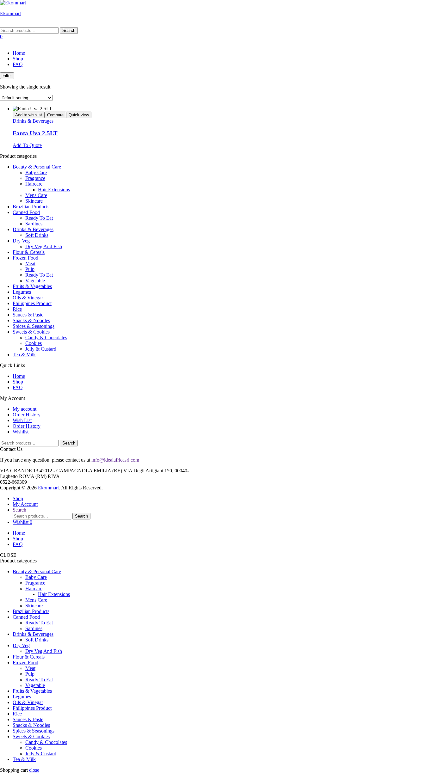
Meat (30, 263)
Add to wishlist (28, 115)
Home (19, 53)
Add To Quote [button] (27, 145)
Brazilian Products (31, 206)
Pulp (29, 269)
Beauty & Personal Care (37, 166)
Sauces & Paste (28, 314)
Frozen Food (25, 258)
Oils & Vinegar (28, 297)
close (34, 770)
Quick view (79, 115)
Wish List (22, 420)
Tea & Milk (24, 354)
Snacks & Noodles (31, 320)
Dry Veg (21, 240)
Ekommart (10, 13)
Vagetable (35, 280)
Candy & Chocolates (46, 337)
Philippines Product (32, 303)
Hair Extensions (54, 189)
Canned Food (26, 212)
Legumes (22, 292)
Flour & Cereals (29, 252)
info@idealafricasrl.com (115, 460)
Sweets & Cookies (31, 331)
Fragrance (35, 178)
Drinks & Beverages (33, 121)
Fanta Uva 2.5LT (35, 133)
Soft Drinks (36, 235)
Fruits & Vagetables (32, 286)
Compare (55, 115)
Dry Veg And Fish (43, 246)
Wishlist (20, 431)
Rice (17, 309)
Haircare (33, 184)
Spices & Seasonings (33, 326)
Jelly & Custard (40, 349)
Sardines (33, 223)
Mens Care (36, 195)
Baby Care (36, 172)
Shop (18, 58)
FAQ (18, 64)
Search (68, 30)
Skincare (34, 201)
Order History (26, 414)
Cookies (33, 343)
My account (24, 409)
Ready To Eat (39, 218)
